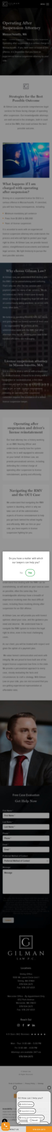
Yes (30, 572)
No (21, 572)
